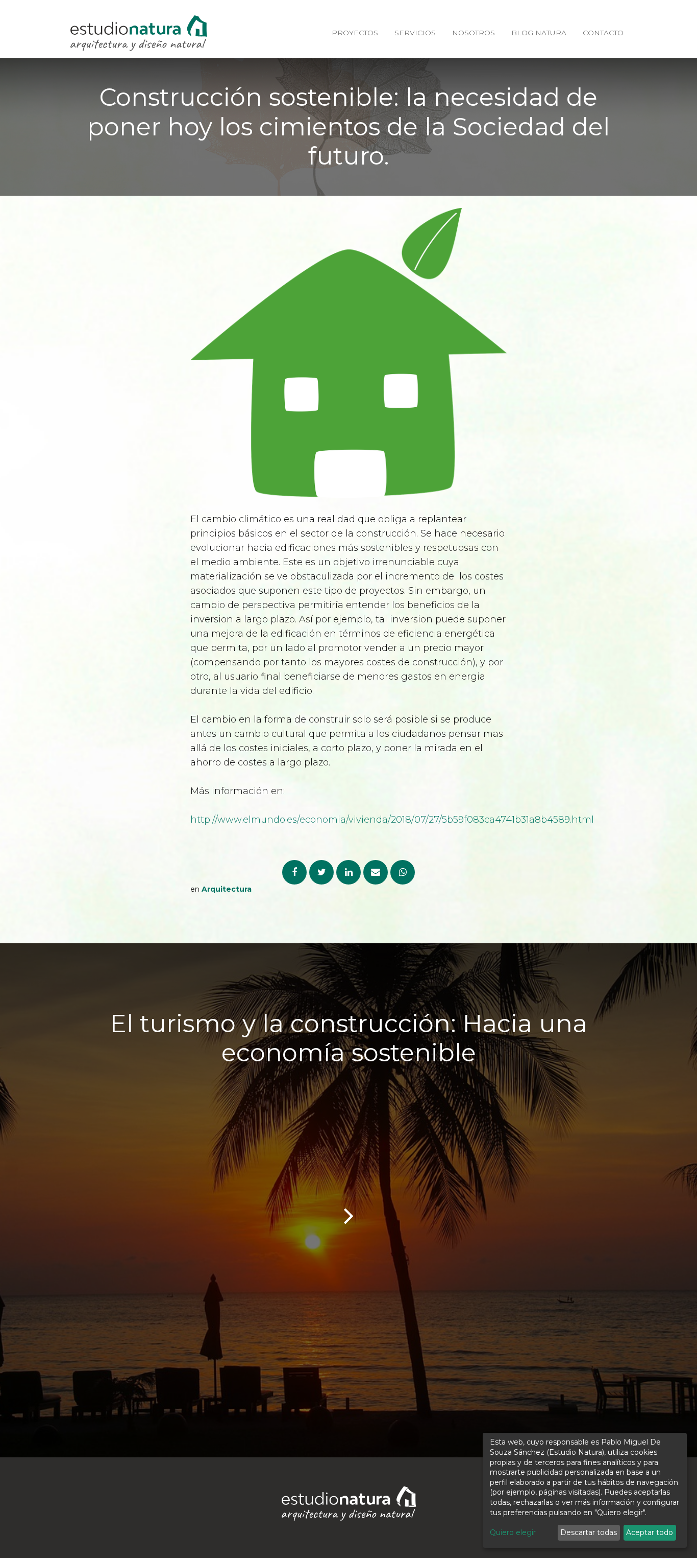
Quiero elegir (513, 1532)
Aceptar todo (649, 1532)
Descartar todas (588, 1532)
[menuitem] (354, 33)
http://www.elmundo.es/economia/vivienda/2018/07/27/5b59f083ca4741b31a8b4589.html (392, 819)
